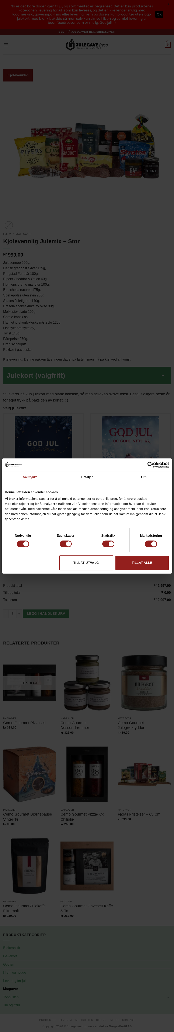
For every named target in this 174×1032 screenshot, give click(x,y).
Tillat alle (142, 562)
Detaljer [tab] (87, 477)
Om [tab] (143, 477)
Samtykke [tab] (30, 477)
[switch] (66, 544)
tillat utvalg (86, 562)
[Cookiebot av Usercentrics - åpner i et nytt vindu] (150, 465)
